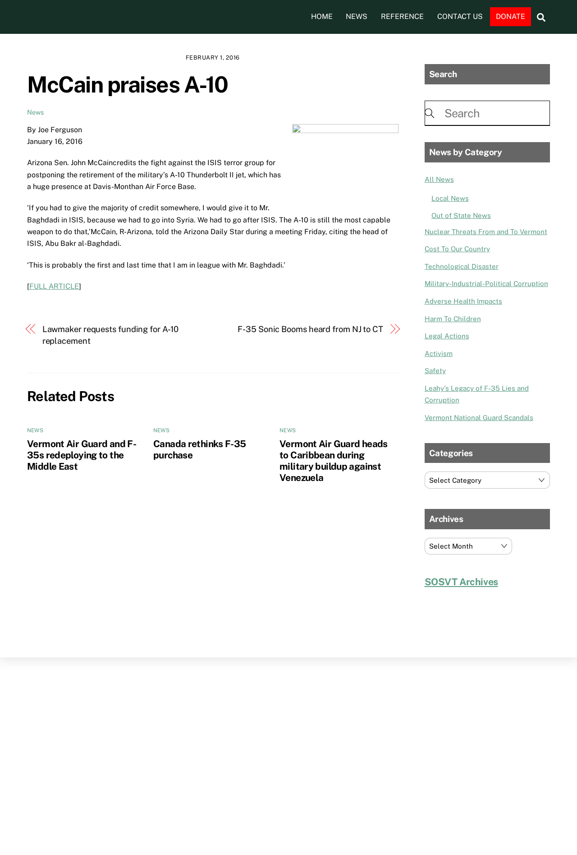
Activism (439, 353)
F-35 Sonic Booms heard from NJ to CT (310, 329)
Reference (402, 16)
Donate (510, 16)
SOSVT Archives (461, 581)
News (356, 16)
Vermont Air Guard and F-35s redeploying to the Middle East (81, 455)
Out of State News (461, 215)
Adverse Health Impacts (463, 301)
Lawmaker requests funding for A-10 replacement (110, 335)
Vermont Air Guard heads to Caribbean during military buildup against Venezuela (333, 460)
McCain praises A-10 (127, 84)
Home (322, 16)
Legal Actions (447, 336)
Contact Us (460, 16)
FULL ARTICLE (54, 286)
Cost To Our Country (457, 249)
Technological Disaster (462, 266)
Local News (450, 198)
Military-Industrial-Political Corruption (486, 283)
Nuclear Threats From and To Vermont (486, 232)
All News (439, 179)
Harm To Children (453, 319)
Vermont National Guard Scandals (479, 417)
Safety (435, 370)
